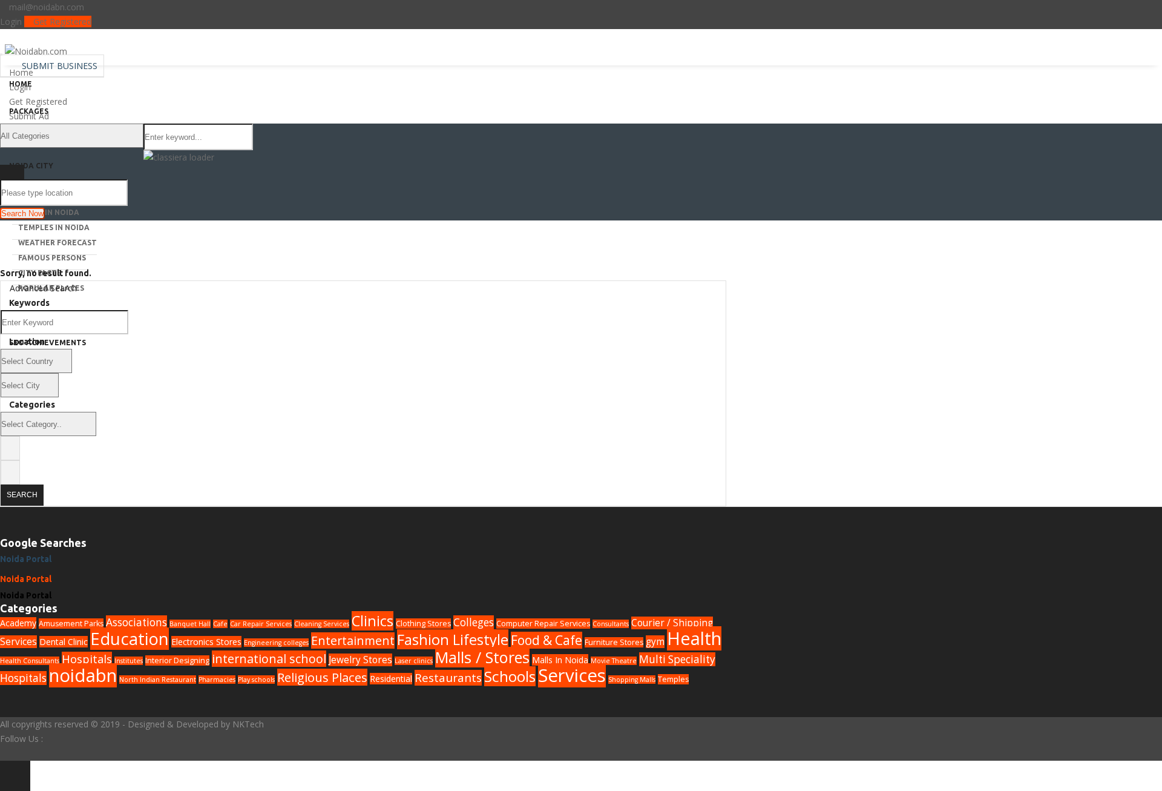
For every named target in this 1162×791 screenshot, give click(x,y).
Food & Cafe (546, 640)
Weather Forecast (57, 243)
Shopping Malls (631, 679)
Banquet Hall (190, 624)
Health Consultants (29, 661)
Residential (391, 678)
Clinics (372, 620)
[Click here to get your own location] (715, 191)
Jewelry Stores (360, 660)
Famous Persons (52, 258)
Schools (510, 676)
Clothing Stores (423, 623)
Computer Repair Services (543, 623)
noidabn (83, 675)
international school (269, 658)
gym (655, 641)
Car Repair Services (261, 624)
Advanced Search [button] (42, 288)
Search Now (22, 213)
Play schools (256, 679)
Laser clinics (414, 661)
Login (11, 21)
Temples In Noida (54, 227)
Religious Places (322, 677)
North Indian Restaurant (157, 679)
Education (129, 638)
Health (694, 638)
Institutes (128, 661)
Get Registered (61, 21)
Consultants (610, 624)
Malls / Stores (482, 657)
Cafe (220, 624)
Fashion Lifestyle (452, 639)
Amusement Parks (71, 623)
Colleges (473, 622)
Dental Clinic (63, 641)
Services (572, 675)
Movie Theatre (614, 661)
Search (22, 495)
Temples (673, 679)
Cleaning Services (321, 624)
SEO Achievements (47, 342)
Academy (18, 623)
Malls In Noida (48, 212)
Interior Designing (177, 660)
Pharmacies (217, 679)
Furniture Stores (614, 642)
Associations (136, 622)
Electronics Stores (206, 641)
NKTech (248, 724)
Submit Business (58, 65)
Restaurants (448, 678)
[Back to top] (15, 776)
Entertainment (353, 640)
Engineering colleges (276, 642)
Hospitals (87, 659)
